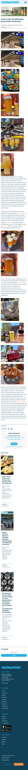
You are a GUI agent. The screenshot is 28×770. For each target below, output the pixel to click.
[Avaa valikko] (25, 2)
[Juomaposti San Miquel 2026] (14, 11)
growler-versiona (20, 401)
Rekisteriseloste (5, 760)
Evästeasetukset (6, 757)
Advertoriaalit (5, 708)
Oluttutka (4, 718)
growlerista (4, 226)
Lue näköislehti (5, 723)
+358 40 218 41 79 (6, 680)
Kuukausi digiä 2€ (10, 437)
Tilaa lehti (4, 716)
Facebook (4, 737)
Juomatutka (4, 720)
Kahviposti (4, 704)
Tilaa (14, 655)
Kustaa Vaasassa (22, 213)
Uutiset (3, 690)
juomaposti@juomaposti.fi (8, 679)
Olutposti (9, 27)
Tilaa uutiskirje (19, 764)
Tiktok (3, 744)
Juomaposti (4, 693)
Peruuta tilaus (5, 683)
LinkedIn (3, 741)
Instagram (4, 739)
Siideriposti (4, 697)
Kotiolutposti (5, 706)
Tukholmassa (9, 222)
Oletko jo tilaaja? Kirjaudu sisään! (14, 446)
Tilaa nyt (14, 443)
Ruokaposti (4, 701)
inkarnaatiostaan (22, 282)
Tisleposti (4, 699)
